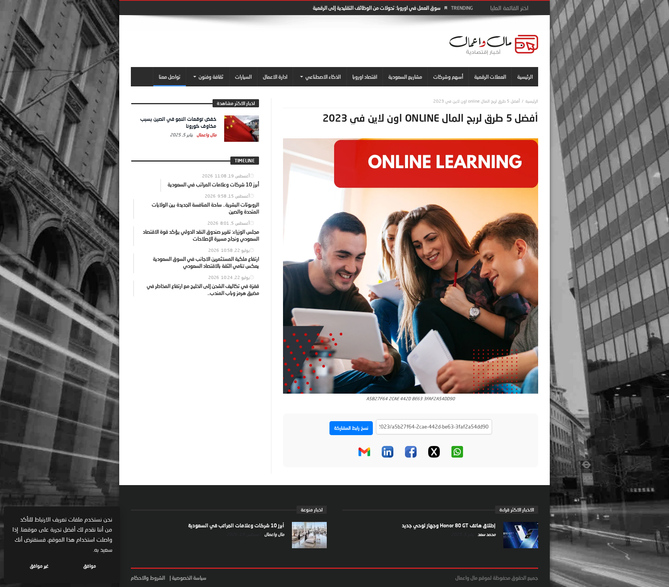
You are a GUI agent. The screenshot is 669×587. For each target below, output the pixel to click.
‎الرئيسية (531, 100)
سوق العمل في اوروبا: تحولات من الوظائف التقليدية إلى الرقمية (377, 8)
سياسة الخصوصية (189, 578)
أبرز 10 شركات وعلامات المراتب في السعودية (236, 525)
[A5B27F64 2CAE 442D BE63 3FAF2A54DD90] (410, 265)
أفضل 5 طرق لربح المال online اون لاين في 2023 (476, 100)
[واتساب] (457, 451)
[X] (434, 451)
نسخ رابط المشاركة (351, 428)
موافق (89, 566)
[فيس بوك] (410, 451)
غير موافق (39, 566)
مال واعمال (206, 134)
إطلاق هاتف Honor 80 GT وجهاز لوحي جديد (449, 525)
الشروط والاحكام (148, 578)
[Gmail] (364, 451)
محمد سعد (486, 534)
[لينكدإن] (387, 451)
